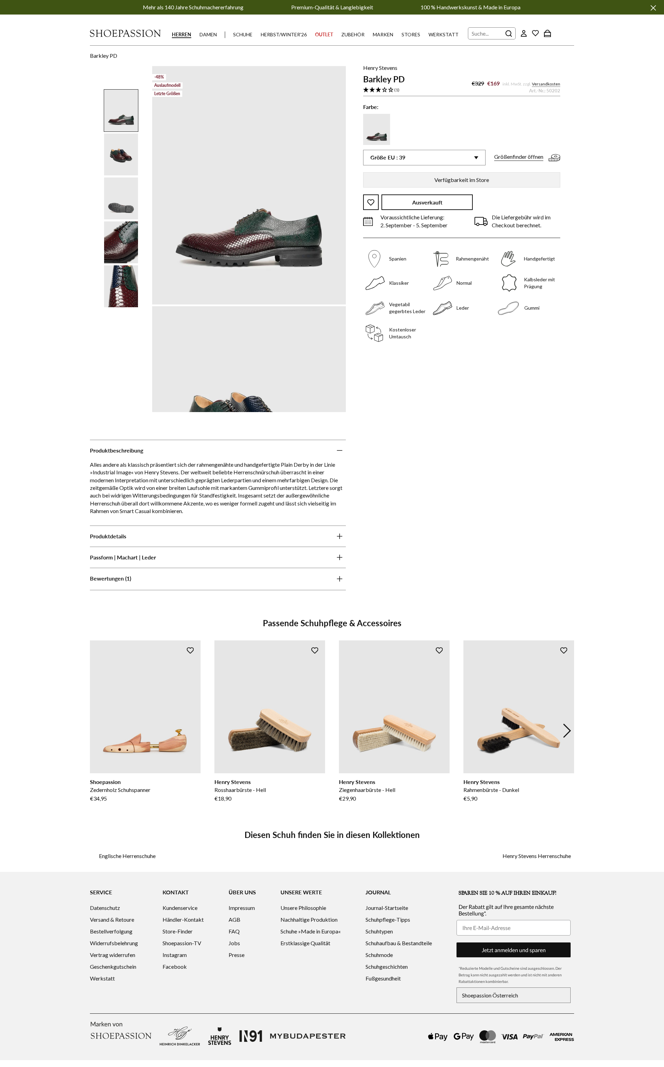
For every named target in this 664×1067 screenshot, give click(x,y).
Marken (383, 34)
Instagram (175, 954)
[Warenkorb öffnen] (547, 33)
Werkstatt (443, 34)
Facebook (175, 966)
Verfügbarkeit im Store (461, 179)
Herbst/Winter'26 (284, 34)
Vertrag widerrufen (112, 954)
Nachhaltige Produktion (309, 919)
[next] (567, 730)
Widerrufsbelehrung (114, 943)
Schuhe (242, 34)
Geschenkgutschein (113, 966)
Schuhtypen (379, 931)
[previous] (97, 730)
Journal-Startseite (387, 907)
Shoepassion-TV (182, 943)
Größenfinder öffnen (518, 157)
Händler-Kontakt (183, 919)
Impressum (242, 907)
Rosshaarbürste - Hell (240, 789)
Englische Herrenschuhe (127, 855)
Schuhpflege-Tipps (388, 919)
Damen (208, 34)
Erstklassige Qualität (305, 943)
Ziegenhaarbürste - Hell (367, 789)
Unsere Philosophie (303, 907)
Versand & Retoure (112, 919)
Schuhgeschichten (387, 966)
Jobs (234, 943)
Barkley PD (103, 55)
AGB (234, 919)
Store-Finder (178, 931)
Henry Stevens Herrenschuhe (536, 855)
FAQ (234, 931)
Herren (181, 34)
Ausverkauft (427, 202)
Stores (411, 34)
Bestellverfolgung (111, 931)
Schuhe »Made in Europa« (310, 931)
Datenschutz (105, 907)
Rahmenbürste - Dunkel (491, 789)
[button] (461, 90)
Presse (237, 954)
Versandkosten (546, 84)
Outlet (324, 34)
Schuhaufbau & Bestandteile (399, 943)
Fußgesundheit (383, 978)
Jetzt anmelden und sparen (514, 950)
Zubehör (353, 34)
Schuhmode (379, 954)
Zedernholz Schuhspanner (120, 789)
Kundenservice (180, 907)
